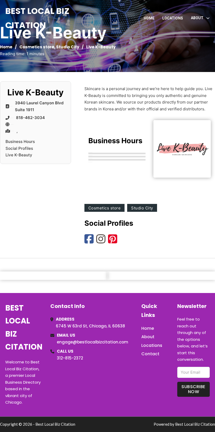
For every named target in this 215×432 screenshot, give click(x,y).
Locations (172, 18)
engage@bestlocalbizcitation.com (92, 342)
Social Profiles (19, 148)
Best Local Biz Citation (37, 18)
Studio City (67, 47)
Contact (150, 354)
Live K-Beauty (19, 154)
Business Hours (20, 141)
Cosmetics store (36, 47)
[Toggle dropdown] (208, 18)
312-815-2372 (70, 358)
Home (149, 18)
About (147, 337)
